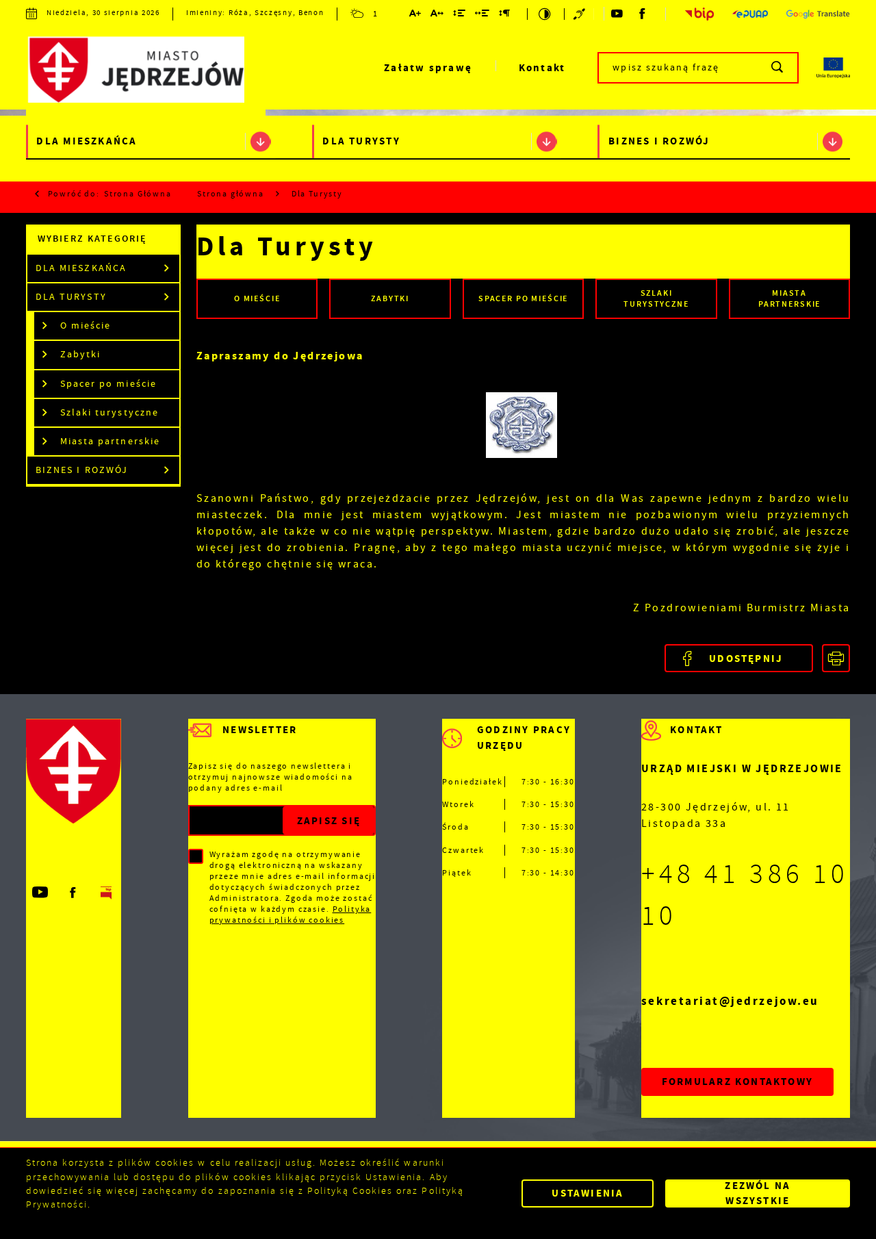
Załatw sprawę (428, 68)
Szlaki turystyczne (109, 412)
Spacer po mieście (108, 383)
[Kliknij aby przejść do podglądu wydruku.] (836, 658)
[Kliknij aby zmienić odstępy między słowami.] (482, 15)
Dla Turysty (361, 142)
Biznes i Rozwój (659, 142)
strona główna (138, 193)
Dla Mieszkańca (86, 142)
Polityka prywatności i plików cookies (290, 914)
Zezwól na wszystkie (757, 1193)
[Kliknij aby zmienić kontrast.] (546, 14)
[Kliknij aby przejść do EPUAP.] (750, 14)
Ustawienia (587, 1193)
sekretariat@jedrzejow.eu (730, 1001)
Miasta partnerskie (109, 441)
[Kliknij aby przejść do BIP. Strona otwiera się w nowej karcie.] (700, 14)
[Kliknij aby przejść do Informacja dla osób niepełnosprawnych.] (580, 14)
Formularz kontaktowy (737, 1081)
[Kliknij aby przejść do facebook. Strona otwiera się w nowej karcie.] (643, 14)
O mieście (85, 325)
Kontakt (542, 68)
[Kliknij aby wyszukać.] (778, 67)
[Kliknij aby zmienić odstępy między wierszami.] (459, 15)
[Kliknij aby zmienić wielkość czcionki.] (415, 15)
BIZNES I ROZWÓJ (81, 470)
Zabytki (80, 354)
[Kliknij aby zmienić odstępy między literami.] (437, 15)
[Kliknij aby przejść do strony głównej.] (146, 70)
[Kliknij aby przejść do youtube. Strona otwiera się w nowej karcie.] (617, 14)
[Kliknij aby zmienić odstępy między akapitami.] (505, 15)
